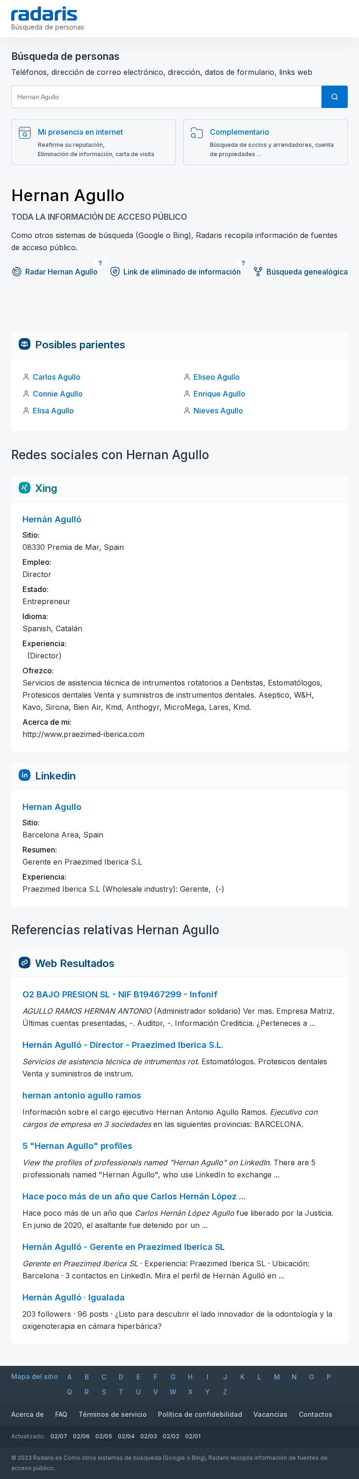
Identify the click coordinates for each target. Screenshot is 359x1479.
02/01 (193, 1436)
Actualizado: (28, 1436)
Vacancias (270, 1414)
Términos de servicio (113, 1414)
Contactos (315, 1414)
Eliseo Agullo (217, 377)
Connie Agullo (58, 393)
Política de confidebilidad (200, 1414)
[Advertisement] (179, 310)
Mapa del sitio (34, 1376)
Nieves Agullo (218, 410)
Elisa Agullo (53, 410)
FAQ (61, 1414)
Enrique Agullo (219, 393)
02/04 (126, 1436)
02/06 (81, 1436)
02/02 (171, 1436)
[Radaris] (44, 14)
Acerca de (27, 1414)
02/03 (148, 1436)
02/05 (103, 1436)
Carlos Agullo (56, 377)
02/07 (58, 1436)
